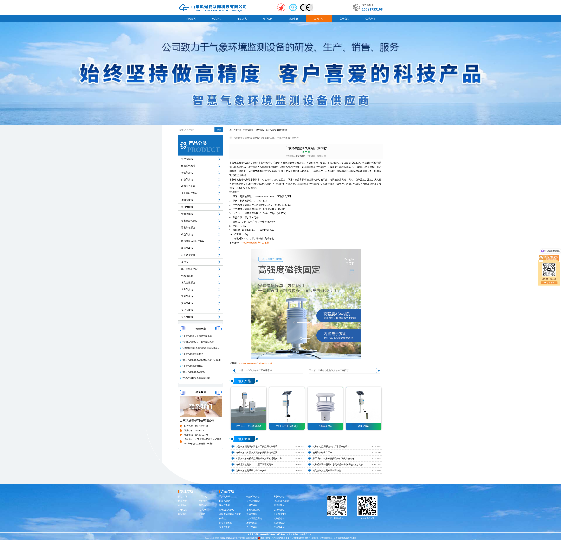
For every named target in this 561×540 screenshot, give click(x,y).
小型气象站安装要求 (193, 354)
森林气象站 (271, 130)
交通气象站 (187, 303)
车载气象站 (259, 130)
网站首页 (191, 18)
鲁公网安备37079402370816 (273, 538)
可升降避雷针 (188, 255)
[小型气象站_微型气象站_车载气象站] (213, 8)
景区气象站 (187, 317)
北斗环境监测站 (189, 269)
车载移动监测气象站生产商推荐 (333, 370)
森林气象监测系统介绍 (194, 372)
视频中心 (293, 18)
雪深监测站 (187, 214)
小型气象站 (248, 130)
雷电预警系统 (188, 227)
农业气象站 (187, 289)
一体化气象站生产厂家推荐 (255, 243)
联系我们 (370, 18)
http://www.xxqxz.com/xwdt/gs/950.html (255, 363)
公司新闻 (264, 138)
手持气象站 (187, 159)
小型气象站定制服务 (193, 366)
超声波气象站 (188, 186)
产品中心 (216, 18)
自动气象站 (187, 179)
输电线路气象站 (189, 220)
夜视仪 (184, 262)
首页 (247, 138)
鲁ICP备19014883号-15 (303, 538)
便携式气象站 (188, 165)
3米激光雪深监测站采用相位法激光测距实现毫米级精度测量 (202, 348)
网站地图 (182, 514)
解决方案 (242, 18)
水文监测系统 (188, 282)
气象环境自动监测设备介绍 (196, 378)
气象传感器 (187, 275)
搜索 (219, 130)
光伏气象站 (187, 310)
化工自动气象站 (189, 193)
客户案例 (267, 18)
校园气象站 (187, 207)
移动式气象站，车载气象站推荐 (198, 342)
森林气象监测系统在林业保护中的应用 (202, 360)
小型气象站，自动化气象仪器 (197, 336)
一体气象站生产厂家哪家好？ (260, 370)
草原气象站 (187, 296)
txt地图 (202, 514)
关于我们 (344, 18)
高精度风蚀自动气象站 (193, 241)
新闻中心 (319, 18)
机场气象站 (187, 234)
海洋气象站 (187, 248)
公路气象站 (282, 130)
